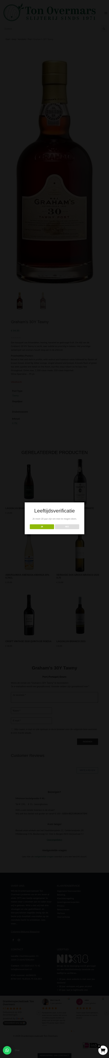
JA (42, 527)
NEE (67, 527)
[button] (7, 1050)
